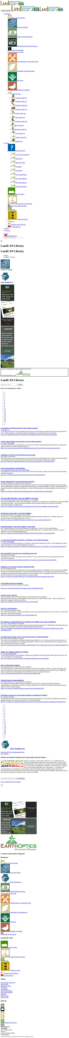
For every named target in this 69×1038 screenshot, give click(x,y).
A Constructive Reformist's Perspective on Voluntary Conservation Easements (24, 540)
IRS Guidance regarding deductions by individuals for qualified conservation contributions (28, 622)
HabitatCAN (18, 141)
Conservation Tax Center (16, 52)
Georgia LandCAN (20, 113)
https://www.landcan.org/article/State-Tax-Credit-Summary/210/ (19, 615)
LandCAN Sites (16, 94)
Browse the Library (22, 27)
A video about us (15, 227)
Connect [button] (6, 143)
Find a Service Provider (18, 18)
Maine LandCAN (19, 125)
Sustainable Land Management (25, 71)
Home (6, 255)
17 (5, 421)
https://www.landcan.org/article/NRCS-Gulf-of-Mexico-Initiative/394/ (20, 673)
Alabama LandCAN (21, 98)
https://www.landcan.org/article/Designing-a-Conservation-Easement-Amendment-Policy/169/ (27, 576)
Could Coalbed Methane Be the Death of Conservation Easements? (21, 441)
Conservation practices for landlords (12, 583)
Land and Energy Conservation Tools (27, 61)
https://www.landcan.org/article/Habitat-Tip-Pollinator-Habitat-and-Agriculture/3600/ (25, 658)
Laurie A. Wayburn (8, 697)
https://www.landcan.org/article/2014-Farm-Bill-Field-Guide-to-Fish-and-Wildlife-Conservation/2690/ (29, 506)
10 (5, 410)
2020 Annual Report (21, 182)
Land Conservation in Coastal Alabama (13, 468)
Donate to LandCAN (10, 1022)
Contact (6, 228)
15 (5, 418)
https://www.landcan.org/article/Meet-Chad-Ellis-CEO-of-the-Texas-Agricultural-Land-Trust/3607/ (29, 560)
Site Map (3, 994)
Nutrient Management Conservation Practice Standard (17, 481)
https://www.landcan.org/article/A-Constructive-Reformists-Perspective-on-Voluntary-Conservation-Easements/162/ (33, 546)
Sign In (12, 221)
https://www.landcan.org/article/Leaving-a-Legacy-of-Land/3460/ (19, 601)
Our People (18, 166)
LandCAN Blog (19, 194)
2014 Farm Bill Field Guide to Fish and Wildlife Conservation (19, 498)
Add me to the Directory (11, 1014)
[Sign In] (2, 241)
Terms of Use (4, 995)
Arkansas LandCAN (21, 101)
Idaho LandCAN (20, 117)
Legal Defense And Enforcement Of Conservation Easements (19, 428)
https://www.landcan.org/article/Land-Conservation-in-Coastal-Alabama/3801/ (23, 475)
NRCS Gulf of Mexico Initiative (10, 665)
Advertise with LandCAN (18, 224)
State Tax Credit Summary (9, 608)
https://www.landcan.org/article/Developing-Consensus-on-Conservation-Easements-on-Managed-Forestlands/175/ (33, 702)
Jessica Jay (6, 430)
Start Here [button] (7, 14)
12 (5, 413)
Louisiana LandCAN (21, 121)
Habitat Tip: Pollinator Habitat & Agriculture (14, 652)
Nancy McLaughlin (8, 443)
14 (5, 416)
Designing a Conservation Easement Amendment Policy (17, 567)
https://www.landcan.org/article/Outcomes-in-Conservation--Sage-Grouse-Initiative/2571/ (26, 520)
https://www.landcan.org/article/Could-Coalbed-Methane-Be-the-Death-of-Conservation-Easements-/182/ (30, 448)
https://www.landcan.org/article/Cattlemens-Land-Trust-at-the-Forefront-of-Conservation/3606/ (27, 461)
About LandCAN (20, 150)
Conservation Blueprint (9, 653)
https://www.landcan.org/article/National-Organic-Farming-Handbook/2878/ (22, 688)
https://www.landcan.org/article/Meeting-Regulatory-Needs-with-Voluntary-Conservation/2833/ (28, 533)
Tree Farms (20, 80)
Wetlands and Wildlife (23, 90)
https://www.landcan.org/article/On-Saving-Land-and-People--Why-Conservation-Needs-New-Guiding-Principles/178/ (34, 645)
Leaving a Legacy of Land (9, 595)
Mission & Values (20, 162)
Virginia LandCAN (20, 137)
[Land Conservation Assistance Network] (25, 10)
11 (5, 411)
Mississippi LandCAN (20, 129)
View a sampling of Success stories (11, 782)
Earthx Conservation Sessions (18, 206)
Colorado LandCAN (21, 109)
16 (5, 419)
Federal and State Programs (24, 36)
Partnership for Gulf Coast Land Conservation (16, 470)
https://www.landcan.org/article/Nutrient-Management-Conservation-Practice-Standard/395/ (27, 491)
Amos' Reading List (15, 882)
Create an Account (22, 219)
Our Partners (18, 170)
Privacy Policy (5, 997)
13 (5, 415)
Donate (14, 210)
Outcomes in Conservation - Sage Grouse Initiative (16, 513)
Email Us (7, 1026)
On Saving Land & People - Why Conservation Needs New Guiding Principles (24, 637)
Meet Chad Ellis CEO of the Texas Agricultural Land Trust (19, 553)
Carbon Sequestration (18, 50)
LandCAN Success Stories (24, 203)
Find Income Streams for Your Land (27, 46)
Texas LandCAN (20, 133)
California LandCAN (21, 105)
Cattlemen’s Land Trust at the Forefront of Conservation (18, 455)
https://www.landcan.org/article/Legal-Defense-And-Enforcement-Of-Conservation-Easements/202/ (29, 434)
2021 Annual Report (21, 178)
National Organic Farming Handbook (12, 680)
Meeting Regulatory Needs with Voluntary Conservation (18, 526)
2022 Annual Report (21, 174)
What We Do (19, 158)
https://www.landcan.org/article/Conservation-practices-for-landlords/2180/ (22, 588)
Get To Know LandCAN (22, 154)
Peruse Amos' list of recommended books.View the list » (13, 751)
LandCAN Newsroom (9, 934)
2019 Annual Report (21, 186)
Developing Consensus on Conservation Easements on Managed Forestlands (24, 695)
